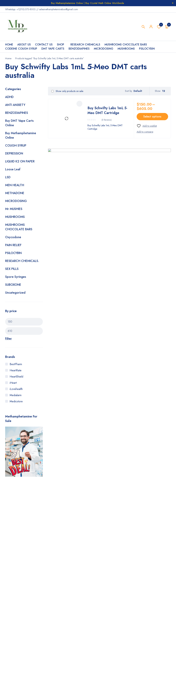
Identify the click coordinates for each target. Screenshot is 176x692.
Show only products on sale (69, 91)
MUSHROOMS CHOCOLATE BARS (18, 227)
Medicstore (16, 401)
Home (8, 58)
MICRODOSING (16, 201)
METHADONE (14, 193)
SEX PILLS (12, 269)
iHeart (13, 383)
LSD (7, 177)
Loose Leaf (12, 169)
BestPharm (16, 364)
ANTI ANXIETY (15, 105)
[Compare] (145, 131)
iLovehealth (16, 389)
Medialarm (15, 395)
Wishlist (161, 24)
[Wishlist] (147, 126)
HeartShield (16, 377)
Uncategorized (15, 292)
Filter (8, 338)
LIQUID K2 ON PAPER (20, 161)
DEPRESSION (14, 153)
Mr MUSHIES (13, 209)
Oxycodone (13, 237)
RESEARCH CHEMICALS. (22, 261)
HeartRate (15, 370)
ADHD (9, 97)
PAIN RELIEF (13, 245)
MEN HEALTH (14, 185)
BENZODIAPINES (16, 113)
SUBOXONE (13, 284)
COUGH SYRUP (15, 145)
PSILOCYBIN (13, 253)
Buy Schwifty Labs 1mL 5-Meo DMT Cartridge (107, 110)
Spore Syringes (15, 277)
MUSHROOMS (15, 217)
